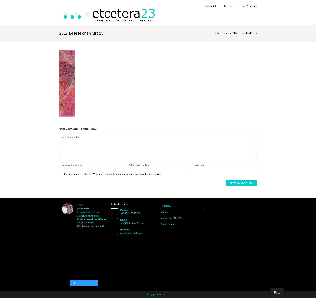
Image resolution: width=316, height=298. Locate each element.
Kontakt (164, 212)
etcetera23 (165, 206)
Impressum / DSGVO (171, 218)
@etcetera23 (83, 208)
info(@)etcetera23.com (132, 223)
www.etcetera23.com (131, 233)
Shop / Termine (168, 224)
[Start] (213, 33)
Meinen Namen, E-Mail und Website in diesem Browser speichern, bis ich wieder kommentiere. (113, 174)
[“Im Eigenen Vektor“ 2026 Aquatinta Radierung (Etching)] (99, 269)
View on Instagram (86, 283)
